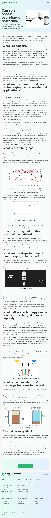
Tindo (3, 509)
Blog (36, 484)
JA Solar (4, 505)
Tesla (36, 503)
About (36, 482)
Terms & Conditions (40, 487)
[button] (47, 2)
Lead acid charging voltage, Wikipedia (25, 220)
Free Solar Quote (6, 482)
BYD (36, 501)
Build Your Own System (8, 486)
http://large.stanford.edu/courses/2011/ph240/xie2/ (27, 378)
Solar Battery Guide (7, 491)
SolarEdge (21, 503)
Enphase (20, 505)
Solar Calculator (6, 484)
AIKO (3, 507)
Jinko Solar (5, 501)
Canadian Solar (6, 503)
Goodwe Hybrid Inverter (25, 288)
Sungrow (37, 505)
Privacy (37, 486)
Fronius (20, 501)
